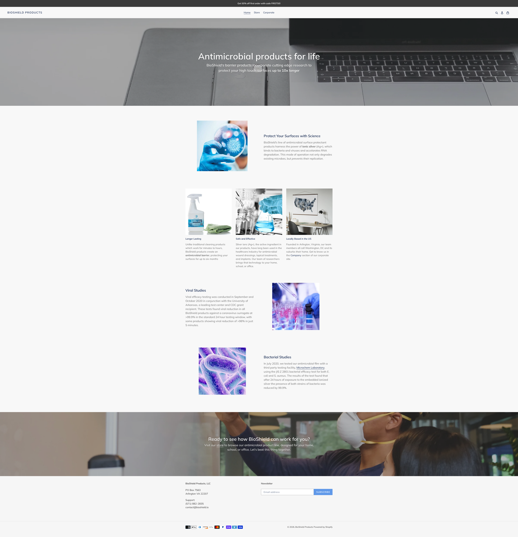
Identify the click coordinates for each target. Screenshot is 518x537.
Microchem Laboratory (310, 367)
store (220, 445)
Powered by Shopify (323, 527)
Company (296, 255)
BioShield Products (24, 12)
